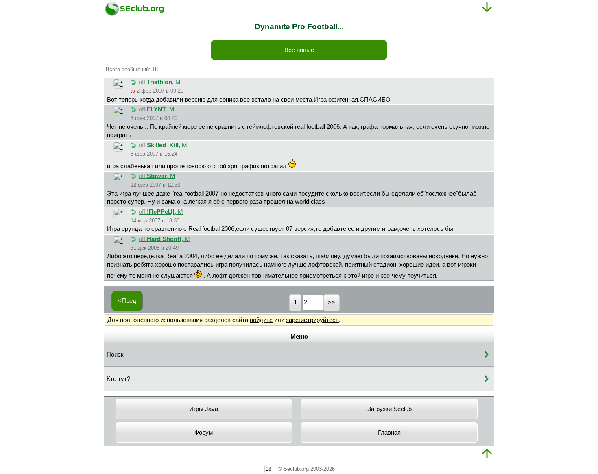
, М (160, 82)
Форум (203, 432)
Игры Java (203, 409)
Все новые (299, 50)
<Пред (127, 301)
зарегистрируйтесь (312, 320)
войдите (261, 320)
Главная (389, 432)
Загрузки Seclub (389, 409)
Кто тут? (118, 379)
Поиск (115, 354)
